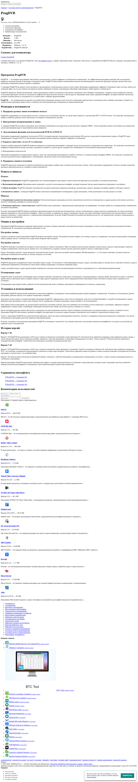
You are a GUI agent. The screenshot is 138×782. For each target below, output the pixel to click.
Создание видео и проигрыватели (20, 8)
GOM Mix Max (6, 426)
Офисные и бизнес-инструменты (17, 623)
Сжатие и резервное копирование (17, 629)
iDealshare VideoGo (8, 459)
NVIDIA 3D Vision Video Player (13, 493)
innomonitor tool (75, 760)
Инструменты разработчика (15, 615)
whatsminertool (6, 760)
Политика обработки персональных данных (66, 764)
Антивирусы (10, 603)
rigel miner (53, 760)
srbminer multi (63, 760)
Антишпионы (10, 605)
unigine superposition (104, 760)
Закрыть (127, 775)
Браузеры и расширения (14, 607)
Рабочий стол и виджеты (14, 627)
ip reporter (37, 760)
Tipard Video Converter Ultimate (13, 476)
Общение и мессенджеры (14, 617)
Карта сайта (88, 764)
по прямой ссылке (45, 61)
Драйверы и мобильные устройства (18, 613)
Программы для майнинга (14, 634)
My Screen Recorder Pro (10, 526)
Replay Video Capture (9, 443)
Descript (4, 559)
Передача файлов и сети (14, 625)
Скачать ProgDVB (7, 57)
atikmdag (46, 760)
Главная (4, 8)
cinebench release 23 (89, 760)
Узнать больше (91, 777)
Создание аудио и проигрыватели (17, 631)
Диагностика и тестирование (16, 611)
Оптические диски (12, 621)
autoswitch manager (120, 760)
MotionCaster (6, 509)
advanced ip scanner (19, 760)
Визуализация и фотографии (15, 609)
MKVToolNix (6, 542)
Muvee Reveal (6, 576)
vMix (3, 592)
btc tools (30, 760)
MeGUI (3, 409)
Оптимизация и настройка (15, 619)
